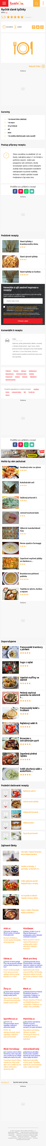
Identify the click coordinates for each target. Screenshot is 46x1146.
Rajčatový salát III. (29, 791)
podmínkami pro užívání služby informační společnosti (22, 308)
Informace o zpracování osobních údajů (27, 1135)
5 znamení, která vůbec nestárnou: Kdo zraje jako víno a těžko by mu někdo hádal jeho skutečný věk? (12, 1064)
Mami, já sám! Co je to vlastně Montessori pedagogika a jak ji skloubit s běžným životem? (31, 944)
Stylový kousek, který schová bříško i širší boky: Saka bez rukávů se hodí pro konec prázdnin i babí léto (32, 974)
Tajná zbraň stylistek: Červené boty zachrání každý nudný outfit (12, 1000)
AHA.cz (7, 928)
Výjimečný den (21, 374)
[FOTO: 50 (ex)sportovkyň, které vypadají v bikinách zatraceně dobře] (13, 1024)
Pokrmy (8, 371)
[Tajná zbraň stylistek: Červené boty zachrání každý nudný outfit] (13, 993)
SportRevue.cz (11, 1018)
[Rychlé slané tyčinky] (23, 62)
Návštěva (33, 377)
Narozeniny (10, 374)
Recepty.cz (5, 1082)
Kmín (7, 392)
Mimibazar (28, 928)
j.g (6, 12)
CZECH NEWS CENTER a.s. (27, 1130)
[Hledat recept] (36, 3)
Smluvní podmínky (8, 314)
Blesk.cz (27, 988)
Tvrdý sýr (31, 392)
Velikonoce (33, 371)
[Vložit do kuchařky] (33, 27)
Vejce (7, 395)
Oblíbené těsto (28, 823)
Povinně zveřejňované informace (27, 1138)
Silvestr (24, 377)
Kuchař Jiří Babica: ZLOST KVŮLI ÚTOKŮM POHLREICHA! (12, 940)
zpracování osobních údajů (24, 310)
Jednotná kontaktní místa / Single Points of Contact (22, 1137)
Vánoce (23, 371)
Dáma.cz (8, 958)
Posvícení (9, 377)
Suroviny (5, 112)
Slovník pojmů (10, 380)
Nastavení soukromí (23, 1136)
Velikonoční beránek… (31, 812)
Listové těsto (16, 392)
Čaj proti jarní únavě (30, 833)
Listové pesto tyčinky (30, 802)
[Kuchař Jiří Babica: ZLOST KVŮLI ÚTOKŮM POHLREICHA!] (13, 933)
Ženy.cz (7, 988)
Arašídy (36, 389)
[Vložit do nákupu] (37, 27)
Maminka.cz (29, 1018)
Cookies (14, 1136)
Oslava (17, 377)
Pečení (16, 371)
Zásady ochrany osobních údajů (22, 314)
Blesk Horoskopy (11, 1049)
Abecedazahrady (31, 1049)
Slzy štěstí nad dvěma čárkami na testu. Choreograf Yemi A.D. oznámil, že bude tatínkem (31, 1034)
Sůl (25, 392)
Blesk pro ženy (30, 958)
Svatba (31, 374)
